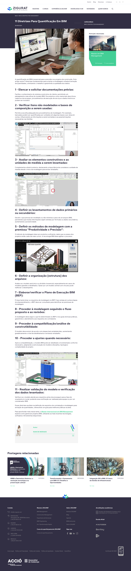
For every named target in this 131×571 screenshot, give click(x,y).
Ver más (12, 486)
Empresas (101, 2)
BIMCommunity (70, 521)
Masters (36, 9)
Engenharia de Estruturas (44, 518)
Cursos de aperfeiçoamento (45, 533)
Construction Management (44, 515)
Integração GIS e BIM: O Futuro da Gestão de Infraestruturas (101, 479)
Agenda (68, 518)
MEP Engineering (42, 521)
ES (116, 2)
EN (119, 2)
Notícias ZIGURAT (71, 511)
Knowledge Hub (77, 9)
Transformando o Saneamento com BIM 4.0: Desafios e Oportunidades (61, 480)
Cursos (45, 9)
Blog (94, 2)
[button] (112, 9)
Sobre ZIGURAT (70, 524)
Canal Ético (67, 551)
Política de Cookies (34, 551)
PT (123, 2)
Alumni (89, 2)
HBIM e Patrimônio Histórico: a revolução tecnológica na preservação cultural (21, 480)
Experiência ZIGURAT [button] (59, 9)
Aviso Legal (10, 551)
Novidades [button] (91, 9)
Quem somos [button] (103, 9)
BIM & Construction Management (29, 15)
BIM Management (42, 511)
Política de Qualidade (47, 551)
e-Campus (109, 2)
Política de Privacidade (21, 551)
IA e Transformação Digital (44, 524)
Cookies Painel (59, 551)
